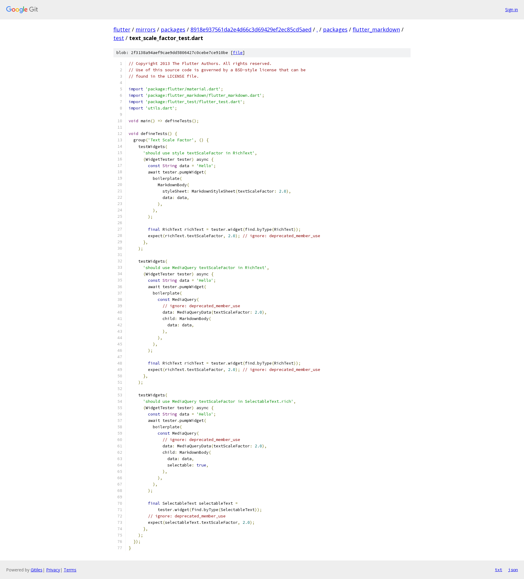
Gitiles (36, 570)
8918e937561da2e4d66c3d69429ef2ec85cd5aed (250, 29)
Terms (70, 570)
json (513, 569)
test (118, 38)
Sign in (511, 9)
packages (173, 29)
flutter (121, 29)
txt (498, 569)
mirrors (146, 29)
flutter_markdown (376, 29)
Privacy (53, 570)
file (238, 52)
